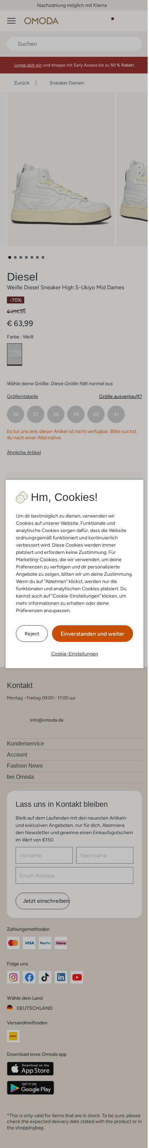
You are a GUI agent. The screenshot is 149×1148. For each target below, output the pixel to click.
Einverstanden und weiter (92, 633)
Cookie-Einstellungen (74, 653)
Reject (32, 633)
